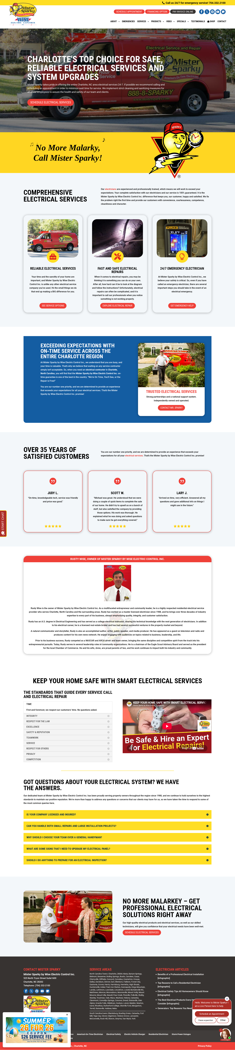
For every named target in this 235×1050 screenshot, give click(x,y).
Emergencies (128, 22)
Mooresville (122, 992)
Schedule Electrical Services (50, 102)
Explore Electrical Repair (117, 305)
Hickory (127, 998)
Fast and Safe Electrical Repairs (117, 270)
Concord (110, 979)
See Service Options (53, 305)
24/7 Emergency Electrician (182, 268)
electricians (110, 189)
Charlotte (112, 974)
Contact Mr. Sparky (171, 407)
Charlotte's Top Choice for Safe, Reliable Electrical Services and (95, 68)
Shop (212, 21)
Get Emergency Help (182, 305)
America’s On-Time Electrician (90, 1034)
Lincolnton (118, 990)
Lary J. (182, 493)
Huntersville (95, 987)
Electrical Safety (113, 1034)
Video (169, 22)
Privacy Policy (204, 1046)
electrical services (134, 455)
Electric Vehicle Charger (134, 1034)
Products (156, 22)
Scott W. (117, 493)
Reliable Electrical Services (53, 268)
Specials (181, 22)
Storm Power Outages (181, 1034)
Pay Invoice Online (183, 11)
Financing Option (157, 11)
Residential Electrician (158, 1034)
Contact (221, 22)
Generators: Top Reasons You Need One (177, 1008)
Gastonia (93, 984)
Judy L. (53, 493)
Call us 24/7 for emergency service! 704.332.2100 (195, 2)
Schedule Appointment (129, 11)
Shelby (141, 995)
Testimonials (198, 22)
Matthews (94, 992)
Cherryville (94, 979)
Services (141, 22)
